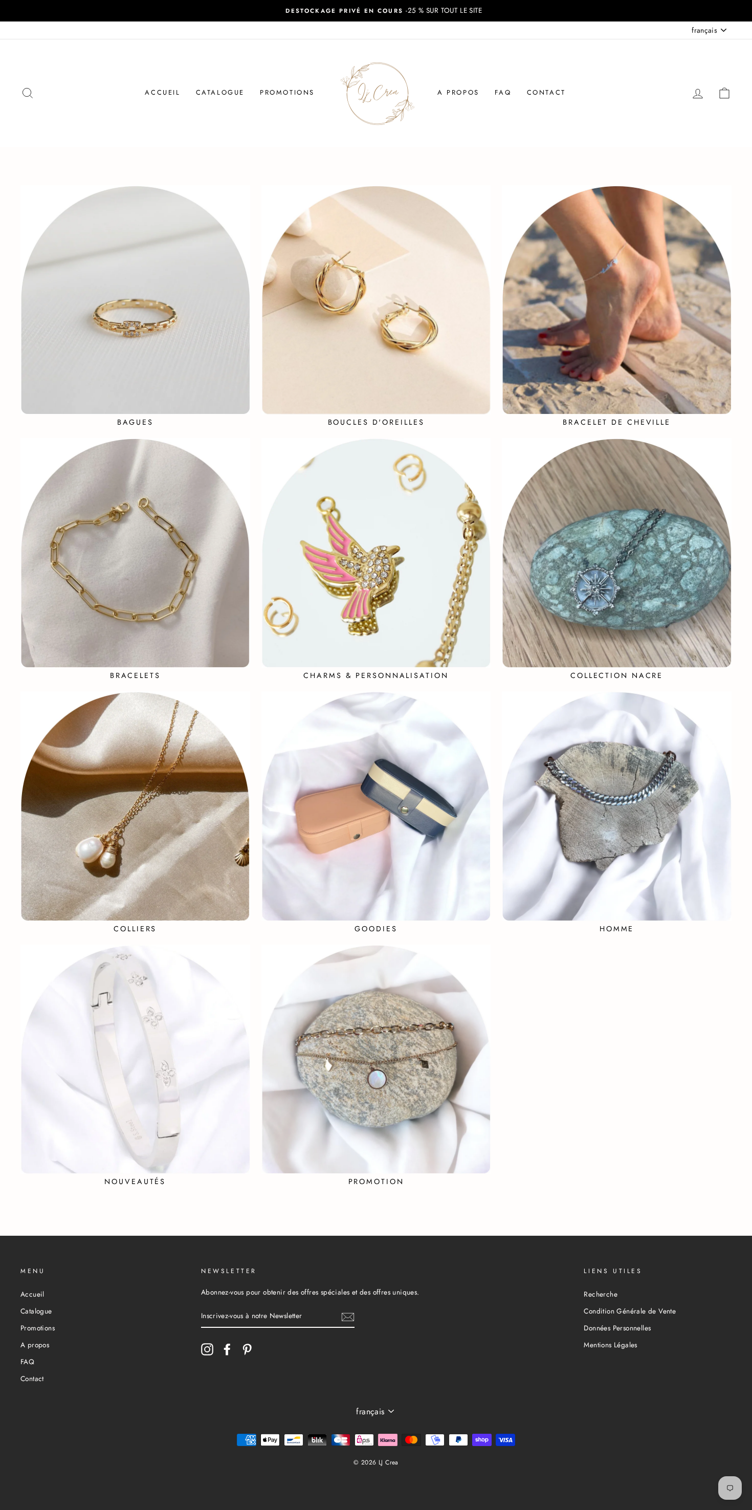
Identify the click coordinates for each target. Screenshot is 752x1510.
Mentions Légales (610, 1345)
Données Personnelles (617, 1328)
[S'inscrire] (348, 1316)
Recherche (600, 1294)
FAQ (503, 92)
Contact (546, 92)
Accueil (162, 92)
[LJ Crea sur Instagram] (207, 1349)
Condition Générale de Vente (630, 1311)
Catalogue (220, 92)
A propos (458, 92)
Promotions (287, 92)
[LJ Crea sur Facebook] (227, 1349)
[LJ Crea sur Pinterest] (247, 1349)
